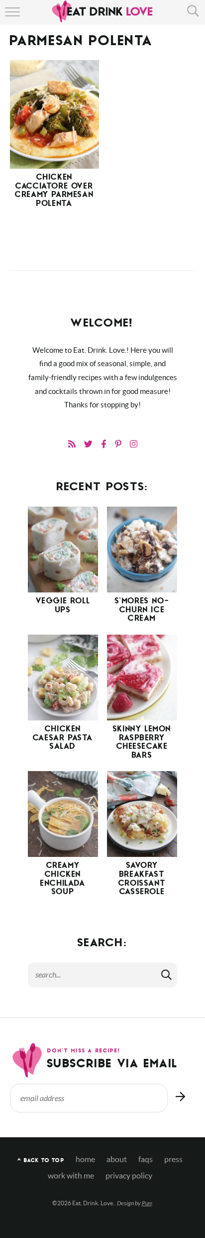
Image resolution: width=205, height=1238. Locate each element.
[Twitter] (88, 444)
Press (173, 1159)
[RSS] (72, 444)
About (116, 1159)
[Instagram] (133, 444)
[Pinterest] (118, 444)
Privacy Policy (128, 1176)
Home (85, 1159)
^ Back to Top (40, 1161)
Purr (147, 1203)
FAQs (145, 1159)
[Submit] (167, 974)
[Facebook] (104, 444)
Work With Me (71, 1176)
